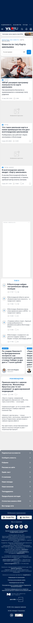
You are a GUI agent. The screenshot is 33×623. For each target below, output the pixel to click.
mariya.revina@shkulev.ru (10, 563)
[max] (21, 527)
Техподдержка (7, 491)
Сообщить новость (9, 458)
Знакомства (17, 24)
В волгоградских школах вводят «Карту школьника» (14, 171)
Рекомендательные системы (16, 582)
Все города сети (8, 506)
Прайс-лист (6, 472)
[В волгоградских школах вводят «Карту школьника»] (16, 155)
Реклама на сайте (8, 467)
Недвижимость (6, 24)
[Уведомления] (26, 29)
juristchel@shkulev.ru (23, 552)
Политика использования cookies (16, 580)
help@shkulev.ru (20, 553)
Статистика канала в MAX (11, 501)
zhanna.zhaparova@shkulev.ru (10, 559)
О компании (6, 477)
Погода (25, 24)
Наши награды (7, 482)
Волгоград (5, 40)
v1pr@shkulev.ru (27, 575)
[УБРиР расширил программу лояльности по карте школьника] (16, 67)
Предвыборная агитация (11, 496)
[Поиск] (22, 29)
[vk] (12, 527)
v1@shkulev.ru (24, 549)
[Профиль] (31, 29)
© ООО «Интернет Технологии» (16, 610)
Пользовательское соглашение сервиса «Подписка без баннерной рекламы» (16, 586)
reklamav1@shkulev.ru (16, 568)
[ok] (16, 527)
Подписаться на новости (11, 453)
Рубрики (5, 462)
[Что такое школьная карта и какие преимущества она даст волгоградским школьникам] (16, 112)
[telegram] (7, 527)
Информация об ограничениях (16, 577)
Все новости (14, 40)
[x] (26, 527)
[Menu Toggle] (2, 29)
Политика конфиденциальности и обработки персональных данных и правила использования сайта (16, 590)
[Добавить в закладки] (30, 98)
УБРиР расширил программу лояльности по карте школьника (15, 84)
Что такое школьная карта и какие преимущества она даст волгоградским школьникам (16, 129)
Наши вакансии (7, 487)
